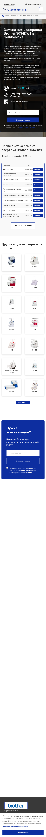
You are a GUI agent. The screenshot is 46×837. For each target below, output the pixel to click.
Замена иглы (8, 185)
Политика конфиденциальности (15, 826)
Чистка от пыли (9, 210)
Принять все (23, 832)
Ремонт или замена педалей (13, 195)
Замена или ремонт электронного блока (11, 215)
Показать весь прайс (23, 226)
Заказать (38, 169)
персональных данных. (27, 127)
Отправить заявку (23, 120)
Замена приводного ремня (13, 200)
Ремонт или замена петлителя (10, 175)
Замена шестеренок (10, 180)
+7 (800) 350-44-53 (17, 9)
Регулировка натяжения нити (12, 190)
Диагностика (8, 169)
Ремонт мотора (9, 205)
